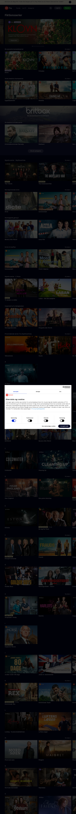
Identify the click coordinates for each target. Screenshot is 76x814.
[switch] (30, 420)
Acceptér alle (64, 426)
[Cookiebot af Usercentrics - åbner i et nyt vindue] (63, 387)
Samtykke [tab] (15, 391)
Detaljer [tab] (38, 391)
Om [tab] (60, 391)
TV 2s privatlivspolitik (38, 409)
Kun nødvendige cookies (48, 426)
